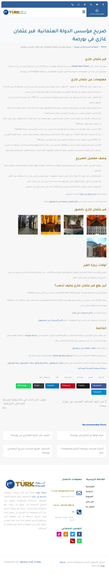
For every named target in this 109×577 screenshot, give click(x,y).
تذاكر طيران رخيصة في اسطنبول (63, 202)
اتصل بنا (90, 507)
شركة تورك (41, 493)
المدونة (89, 497)
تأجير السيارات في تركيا (82, 313)
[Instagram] (91, 4)
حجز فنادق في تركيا (88, 194)
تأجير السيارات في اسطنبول (50, 321)
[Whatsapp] (79, 4)
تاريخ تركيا (68, 377)
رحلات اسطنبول (56, 363)
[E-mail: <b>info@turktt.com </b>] (79, 493)
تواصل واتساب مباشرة (97, 14)
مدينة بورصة (31, 336)
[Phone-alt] (72, 4)
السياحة (80, 377)
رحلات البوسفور (27, 363)
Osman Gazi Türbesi (80, 66)
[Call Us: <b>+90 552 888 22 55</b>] (79, 512)
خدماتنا (89, 492)
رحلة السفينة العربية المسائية (91, 369)
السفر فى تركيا (38, 497)
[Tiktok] (85, 4)
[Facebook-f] (103, 4)
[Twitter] (97, 4)
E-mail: (63, 491)
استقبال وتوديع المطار (63, 356)
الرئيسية (90, 487)
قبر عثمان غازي (44, 377)
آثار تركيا (101, 377)
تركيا (57, 377)
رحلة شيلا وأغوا (41, 363)
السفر (90, 377)
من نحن (90, 502)
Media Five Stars (30, 562)
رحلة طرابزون (13, 363)
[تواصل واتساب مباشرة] (97, 10)
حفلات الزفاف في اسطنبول (84, 348)
